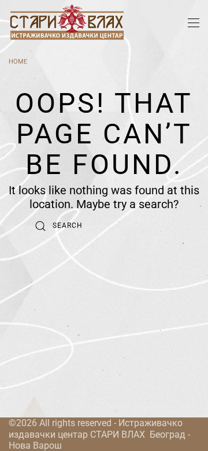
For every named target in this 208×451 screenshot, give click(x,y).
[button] (193, 23)
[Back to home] (66, 23)
